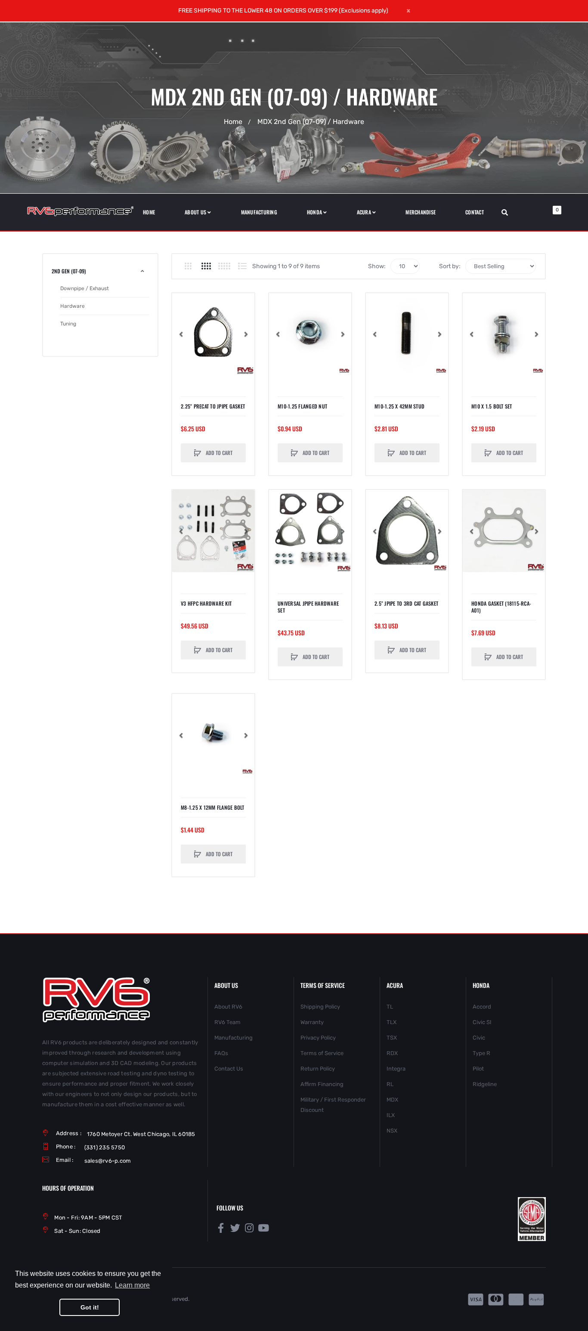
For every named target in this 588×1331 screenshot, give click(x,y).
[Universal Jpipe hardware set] (310, 531)
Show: (377, 266)
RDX (392, 1053)
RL (390, 1084)
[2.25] (213, 334)
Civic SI (482, 1022)
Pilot (478, 1068)
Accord (482, 1006)
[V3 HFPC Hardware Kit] (213, 531)
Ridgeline (485, 1084)
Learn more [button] (132, 1285)
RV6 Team (227, 1022)
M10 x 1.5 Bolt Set (491, 406)
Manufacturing (233, 1037)
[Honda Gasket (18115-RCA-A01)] (504, 531)
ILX (391, 1115)
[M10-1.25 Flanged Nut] (310, 334)
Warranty (312, 1022)
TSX (392, 1037)
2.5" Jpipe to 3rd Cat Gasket (406, 603)
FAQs (221, 1053)
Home (233, 122)
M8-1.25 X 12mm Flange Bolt (212, 807)
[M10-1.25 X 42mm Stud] (407, 334)
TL (390, 1006)
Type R (481, 1053)
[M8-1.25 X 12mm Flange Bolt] (213, 735)
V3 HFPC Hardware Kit (206, 603)
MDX (392, 1099)
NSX (392, 1130)
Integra (396, 1068)
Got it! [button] (89, 1307)
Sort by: (450, 266)
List (242, 266)
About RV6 (228, 1006)
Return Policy (317, 1068)
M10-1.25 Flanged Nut (302, 406)
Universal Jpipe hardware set (308, 607)
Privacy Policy (318, 1037)
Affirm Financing (322, 1084)
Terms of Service (322, 1053)
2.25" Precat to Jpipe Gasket (213, 406)
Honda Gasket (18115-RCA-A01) (501, 607)
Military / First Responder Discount (333, 1104)
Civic (479, 1037)
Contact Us (228, 1068)
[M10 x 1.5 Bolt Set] (504, 334)
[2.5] (407, 531)
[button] (180, 334)
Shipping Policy (320, 1006)
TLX (391, 1022)
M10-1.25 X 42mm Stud (399, 406)
